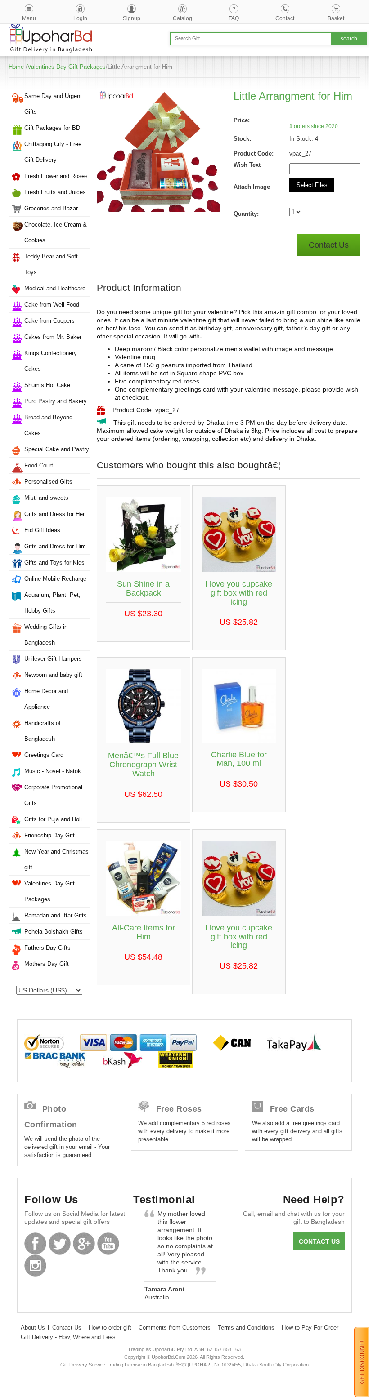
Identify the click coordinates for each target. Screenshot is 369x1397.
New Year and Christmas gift (56, 859)
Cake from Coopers (49, 320)
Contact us (319, 1241)
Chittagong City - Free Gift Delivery (52, 152)
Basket (336, 18)
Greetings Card (43, 755)
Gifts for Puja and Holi (53, 819)
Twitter (60, 1243)
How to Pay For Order (310, 1327)
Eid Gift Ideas (42, 530)
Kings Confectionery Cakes (50, 361)
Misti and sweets (46, 497)
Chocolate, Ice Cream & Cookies (55, 232)
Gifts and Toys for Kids (54, 562)
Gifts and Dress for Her (54, 514)
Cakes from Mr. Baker (52, 337)
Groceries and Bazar (51, 208)
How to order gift (110, 1327)
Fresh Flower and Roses (56, 176)
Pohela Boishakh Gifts (53, 931)
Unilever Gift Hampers (53, 658)
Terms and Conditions (246, 1327)
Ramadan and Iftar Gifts (55, 915)
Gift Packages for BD (52, 128)
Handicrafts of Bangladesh (42, 731)
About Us (33, 1327)
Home (16, 66)
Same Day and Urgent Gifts (53, 104)
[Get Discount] (361, 1361)
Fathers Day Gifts (47, 947)
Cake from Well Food (51, 304)
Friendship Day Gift (49, 835)
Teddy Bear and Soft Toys (51, 264)
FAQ (234, 18)
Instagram (35, 1266)
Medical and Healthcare (55, 288)
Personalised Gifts (48, 481)
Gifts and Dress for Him (55, 546)
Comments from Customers (175, 1327)
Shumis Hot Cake (47, 385)
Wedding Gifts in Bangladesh (46, 634)
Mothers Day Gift (46, 964)
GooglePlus (84, 1243)
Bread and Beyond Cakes (48, 425)
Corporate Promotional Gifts (53, 795)
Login (80, 18)
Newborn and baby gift (53, 675)
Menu (29, 18)
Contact (284, 18)
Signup (131, 18)
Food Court (38, 465)
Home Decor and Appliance (46, 699)
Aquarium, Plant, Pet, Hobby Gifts (52, 603)
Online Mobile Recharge (55, 578)
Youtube (108, 1243)
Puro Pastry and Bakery (55, 401)
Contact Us (329, 244)
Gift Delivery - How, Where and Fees (68, 1337)
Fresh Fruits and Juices (55, 192)
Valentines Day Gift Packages (66, 66)
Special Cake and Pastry (56, 449)
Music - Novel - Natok (52, 771)
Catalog (182, 18)
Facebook (35, 1243)
